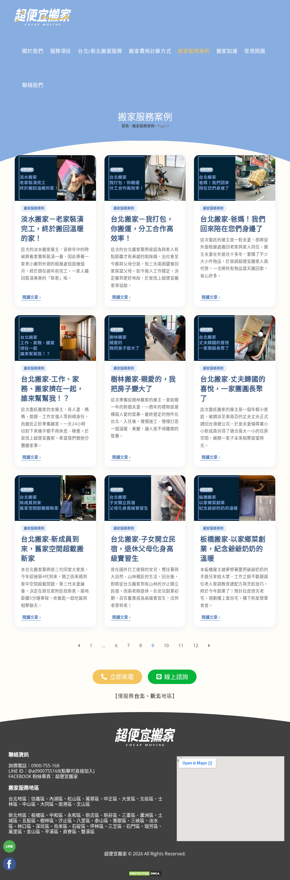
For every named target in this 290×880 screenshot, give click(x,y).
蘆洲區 (146, 815)
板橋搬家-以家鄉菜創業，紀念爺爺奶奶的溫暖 (232, 548)
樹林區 (47, 820)
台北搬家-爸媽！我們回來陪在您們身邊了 (232, 223)
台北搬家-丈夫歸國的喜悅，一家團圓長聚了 (232, 388)
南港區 (65, 804)
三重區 (128, 815)
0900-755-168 (45, 765)
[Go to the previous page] (79, 645)
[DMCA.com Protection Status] (145, 873)
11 (181, 645)
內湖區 (56, 799)
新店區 (92, 815)
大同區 (47, 804)
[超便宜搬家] (9, 863)
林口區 (24, 826)
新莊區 (110, 815)
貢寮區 (69, 831)
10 (166, 645)
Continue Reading (31, 298)
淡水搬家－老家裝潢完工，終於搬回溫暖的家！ (52, 228)
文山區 (83, 804)
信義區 (38, 799)
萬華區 (92, 799)
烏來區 (60, 826)
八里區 (83, 820)
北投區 (146, 799)
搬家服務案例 (143, 125)
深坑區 (42, 826)
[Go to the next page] (209, 645)
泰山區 (101, 820)
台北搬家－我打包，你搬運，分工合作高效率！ (142, 228)
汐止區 (65, 820)
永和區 (74, 815)
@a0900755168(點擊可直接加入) (61, 771)
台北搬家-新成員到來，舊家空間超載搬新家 (52, 548)
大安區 (128, 799)
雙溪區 (88, 831)
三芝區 (115, 826)
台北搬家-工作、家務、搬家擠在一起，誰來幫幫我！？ (52, 388)
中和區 (56, 815)
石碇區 (79, 826)
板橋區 (38, 815)
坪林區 (97, 826)
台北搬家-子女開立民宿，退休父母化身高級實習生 (143, 548)
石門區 (133, 826)
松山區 (74, 799)
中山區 (29, 804)
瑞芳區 (151, 826)
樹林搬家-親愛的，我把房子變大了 (143, 383)
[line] (9, 847)
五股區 (29, 820)
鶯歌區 (119, 820)
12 (195, 645)
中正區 (110, 799)
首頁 (125, 125)
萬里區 (15, 831)
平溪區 (51, 831)
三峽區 (137, 820)
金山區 (33, 831)
